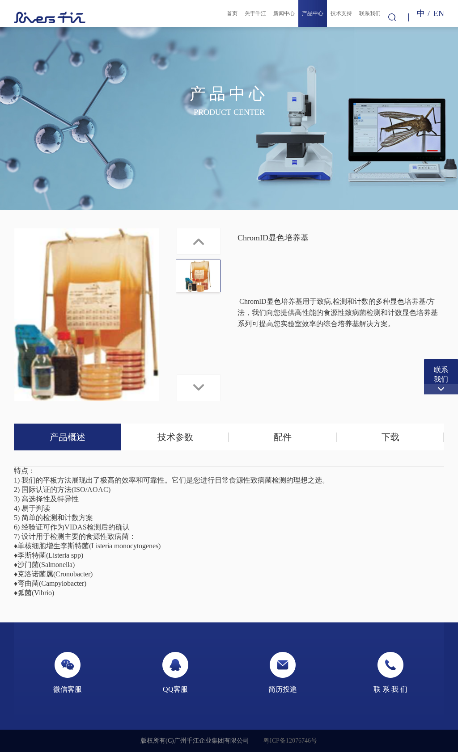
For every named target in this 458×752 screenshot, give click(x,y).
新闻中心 (284, 13)
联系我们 (370, 13)
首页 (232, 13)
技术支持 (341, 13)
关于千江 (255, 13)
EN (438, 13)
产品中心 (312, 13)
